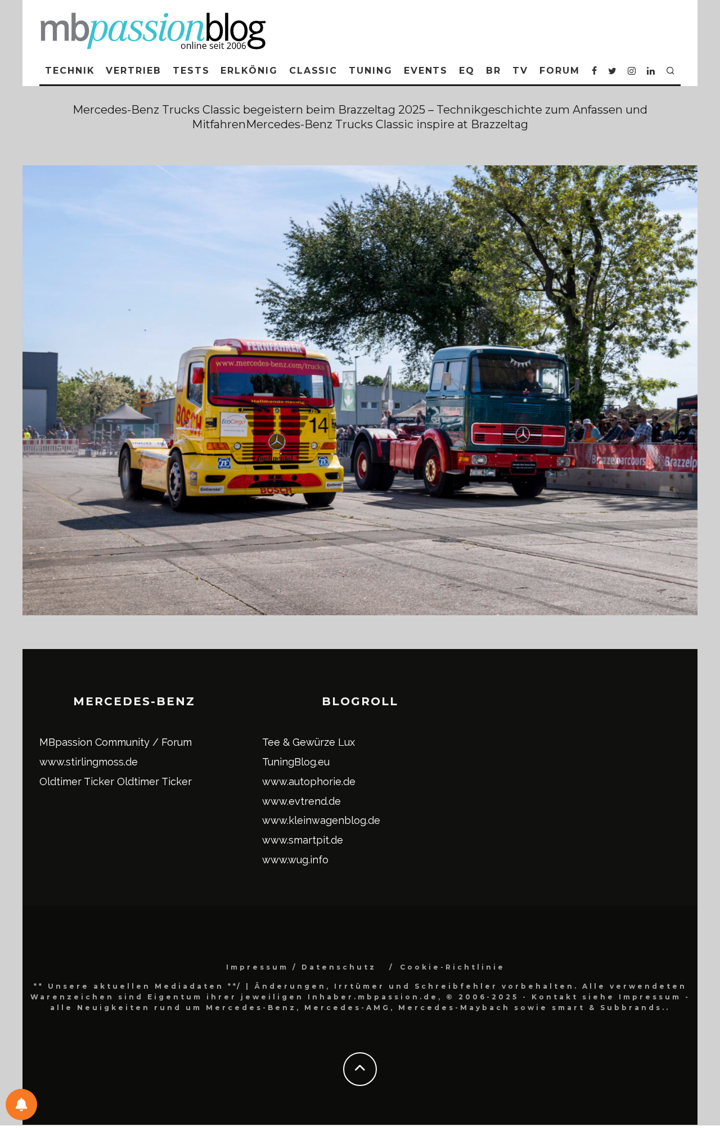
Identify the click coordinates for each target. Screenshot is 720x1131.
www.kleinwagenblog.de (321, 820)
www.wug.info (295, 860)
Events (426, 70)
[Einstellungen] (21, 1104)
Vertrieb (133, 70)
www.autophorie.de (309, 781)
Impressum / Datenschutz (301, 967)
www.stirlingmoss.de (88, 762)
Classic (313, 70)
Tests (191, 70)
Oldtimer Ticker (76, 781)
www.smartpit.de (302, 840)
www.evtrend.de (301, 801)
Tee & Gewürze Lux (308, 742)
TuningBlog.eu (296, 762)
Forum (559, 70)
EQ (467, 70)
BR (493, 70)
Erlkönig (248, 70)
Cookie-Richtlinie (452, 967)
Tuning (371, 70)
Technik (69, 70)
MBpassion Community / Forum (115, 742)
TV (520, 70)
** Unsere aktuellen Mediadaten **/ (138, 986)
